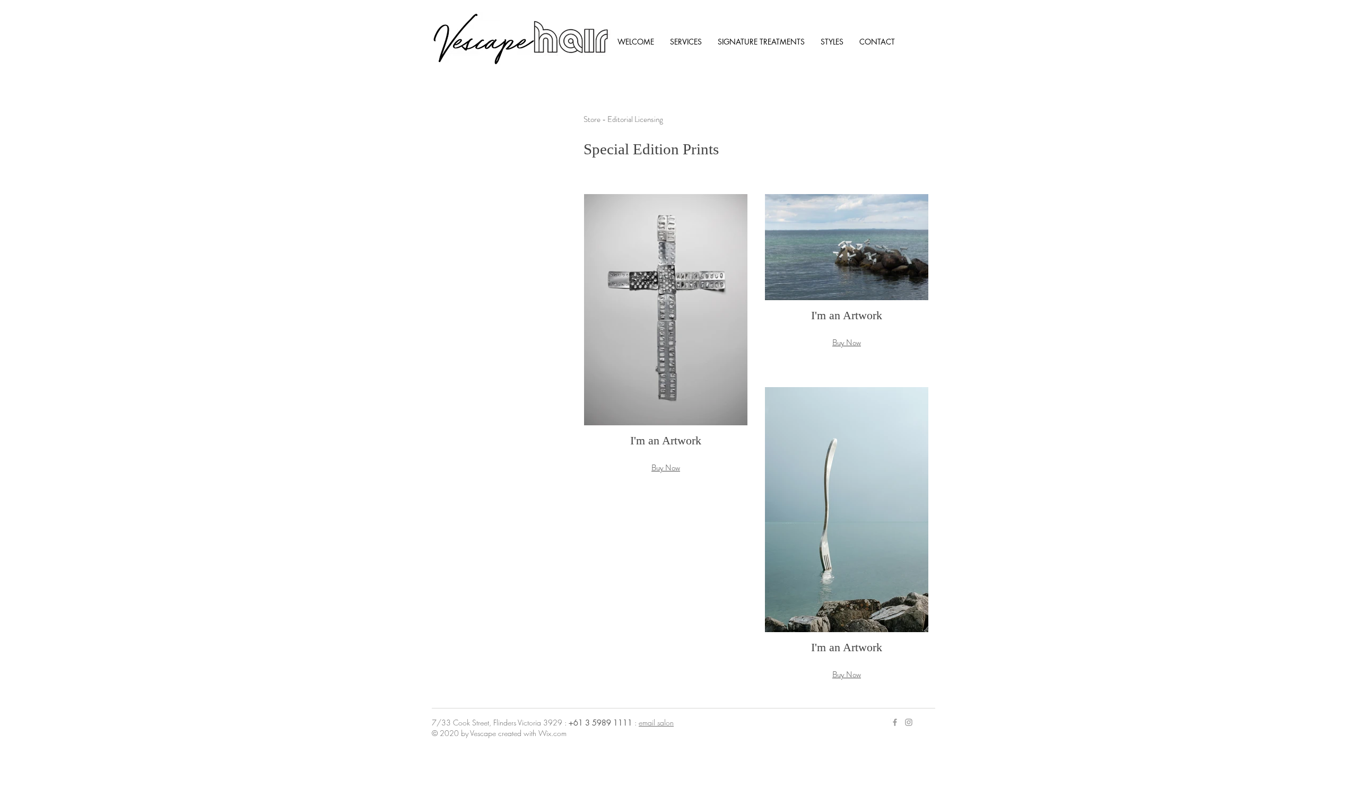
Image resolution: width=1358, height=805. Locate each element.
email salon (656, 723)
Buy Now (665, 468)
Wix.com (552, 733)
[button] (665, 344)
